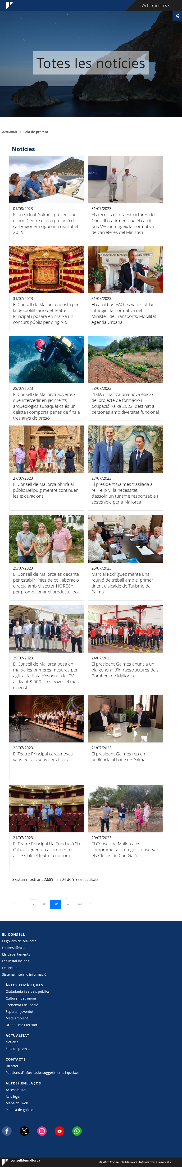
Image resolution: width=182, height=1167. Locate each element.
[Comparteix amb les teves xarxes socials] (177, 16)
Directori (12, 1066)
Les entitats (11, 967)
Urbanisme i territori (22, 1024)
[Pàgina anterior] (14, 903)
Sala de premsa (18, 1048)
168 (45, 903)
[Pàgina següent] (91, 903)
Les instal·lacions (15, 961)
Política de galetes (20, 1109)
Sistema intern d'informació (24, 974)
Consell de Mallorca (16, 1162)
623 (81, 903)
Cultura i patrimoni (21, 998)
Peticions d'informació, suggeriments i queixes (42, 1072)
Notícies (12, 1042)
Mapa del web (17, 1103)
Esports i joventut (19, 1011)
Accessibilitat (16, 1090)
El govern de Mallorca (19, 941)
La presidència (13, 947)
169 (57, 903)
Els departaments (16, 954)
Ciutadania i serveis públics (28, 991)
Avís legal (13, 1096)
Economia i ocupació (22, 1005)
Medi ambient (17, 1018)
